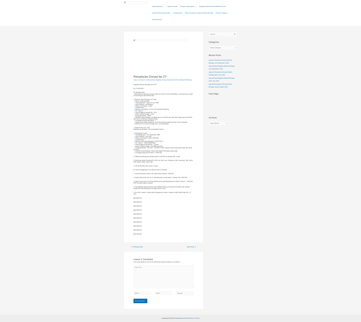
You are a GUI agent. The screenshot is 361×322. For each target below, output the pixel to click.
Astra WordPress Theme (191, 318)
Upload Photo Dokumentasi (161, 13)
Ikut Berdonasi (157, 19)
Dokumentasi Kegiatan (154, 80)
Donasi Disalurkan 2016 (170, 80)
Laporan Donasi (172, 6)
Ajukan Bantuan (157, 6)
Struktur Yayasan (221, 13)
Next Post (191, 247)
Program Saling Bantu (187, 6)
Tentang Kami (177, 13)
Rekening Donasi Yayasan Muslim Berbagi (199, 13)
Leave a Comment (139, 80)
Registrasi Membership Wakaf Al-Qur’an (212, 6)
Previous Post (137, 247)
